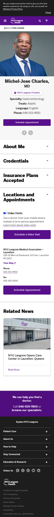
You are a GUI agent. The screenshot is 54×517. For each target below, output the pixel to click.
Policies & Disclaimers (11, 498)
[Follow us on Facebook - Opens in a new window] (17, 470)
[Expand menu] (46, 431)
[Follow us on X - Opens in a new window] (23, 470)
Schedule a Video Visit (27, 234)
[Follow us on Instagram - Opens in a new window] (28, 470)
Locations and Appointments (19, 197)
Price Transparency (10, 494)
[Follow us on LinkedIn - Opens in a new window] (38, 470)
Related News (18, 311)
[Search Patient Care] (39, 20)
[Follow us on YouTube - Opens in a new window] (33, 470)
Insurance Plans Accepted (20, 178)
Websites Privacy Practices (13, 506)
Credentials (15, 161)
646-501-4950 (31, 113)
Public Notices (8, 502)
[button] (48, 13)
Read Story (14, 370)
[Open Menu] (5, 20)
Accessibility (8, 510)
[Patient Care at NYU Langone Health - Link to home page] (17, 20)
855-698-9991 (27, 514)
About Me (14, 146)
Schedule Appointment (27, 122)
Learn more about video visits (19, 225)
